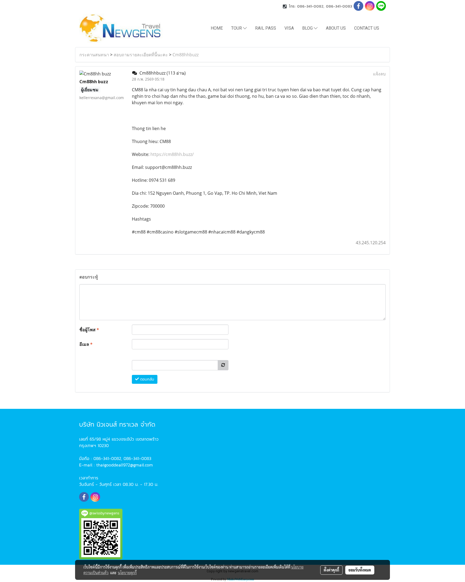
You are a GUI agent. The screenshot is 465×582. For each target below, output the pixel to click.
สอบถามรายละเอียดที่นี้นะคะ (141, 55)
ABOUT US (336, 28)
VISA (289, 28)
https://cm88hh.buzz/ (172, 154)
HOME (217, 28)
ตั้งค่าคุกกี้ (331, 569)
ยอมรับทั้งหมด (359, 569)
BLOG (308, 28)
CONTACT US (366, 28)
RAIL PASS (265, 28)
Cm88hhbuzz (185, 55)
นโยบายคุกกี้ (127, 572)
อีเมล (86, 344)
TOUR (237, 28)
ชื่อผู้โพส (89, 330)
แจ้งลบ (379, 74)
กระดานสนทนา (94, 55)
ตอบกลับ (146, 379)
